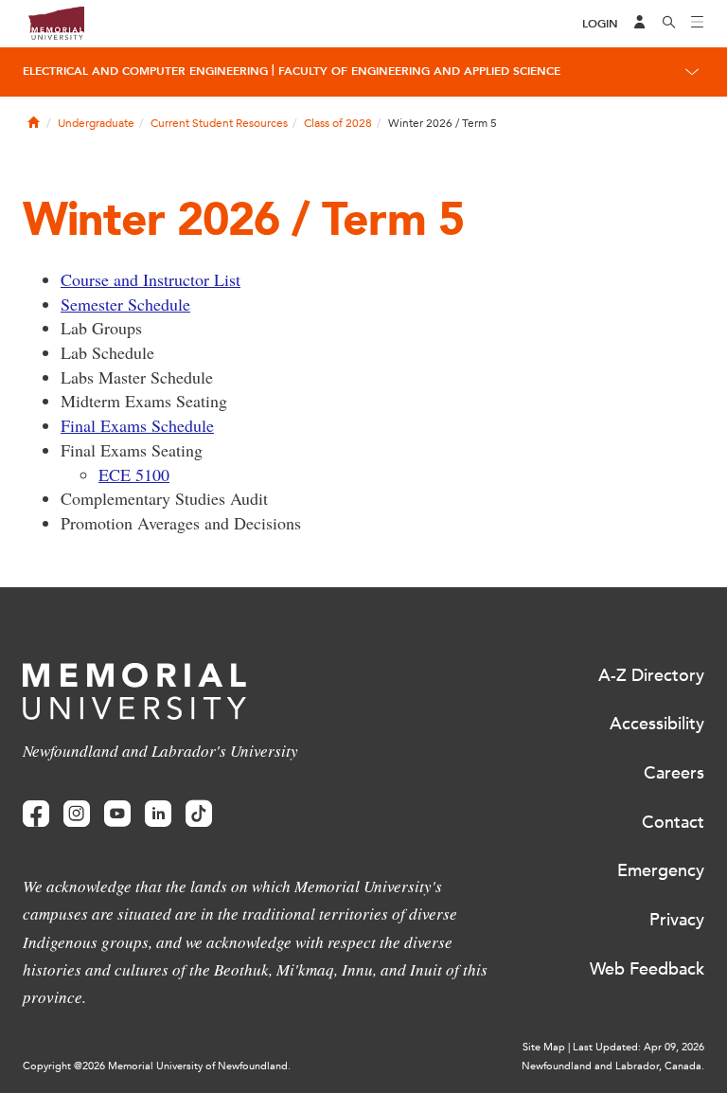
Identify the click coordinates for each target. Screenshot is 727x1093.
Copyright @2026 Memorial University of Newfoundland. (157, 1066)
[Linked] (158, 814)
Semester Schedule (125, 304)
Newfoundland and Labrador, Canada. (613, 1066)
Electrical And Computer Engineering (145, 71)
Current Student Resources (219, 123)
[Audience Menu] (640, 23)
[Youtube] (117, 814)
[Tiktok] (199, 814)
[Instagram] (76, 814)
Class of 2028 (338, 123)
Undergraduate (96, 123)
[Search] (669, 23)
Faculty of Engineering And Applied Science (419, 71)
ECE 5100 (133, 474)
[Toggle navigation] (697, 23)
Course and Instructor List (150, 279)
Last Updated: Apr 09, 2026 (638, 1047)
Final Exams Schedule (137, 425)
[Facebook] (36, 814)
